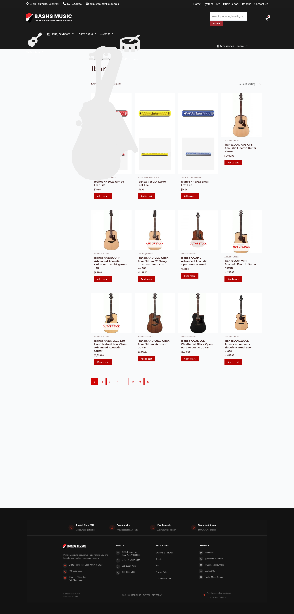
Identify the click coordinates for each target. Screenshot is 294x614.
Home (197, 4)
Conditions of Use (163, 578)
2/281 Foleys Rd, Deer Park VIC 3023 (85, 565)
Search (216, 23)
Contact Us (261, 4)
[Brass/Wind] (111, 40)
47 (132, 381)
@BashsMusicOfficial (214, 565)
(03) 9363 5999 (75, 571)
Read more (146, 279)
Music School (231, 4)
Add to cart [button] (103, 196)
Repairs (246, 4)
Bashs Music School (214, 577)
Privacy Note (161, 572)
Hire (157, 565)
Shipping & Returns (164, 553)
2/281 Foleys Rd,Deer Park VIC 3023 (130, 553)
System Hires (212, 4)
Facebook (209, 552)
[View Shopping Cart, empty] (267, 19)
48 (140, 381)
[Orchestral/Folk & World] (119, 46)
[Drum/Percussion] (130, 34)
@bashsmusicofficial (214, 559)
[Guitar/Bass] (34, 34)
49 (148, 381)
